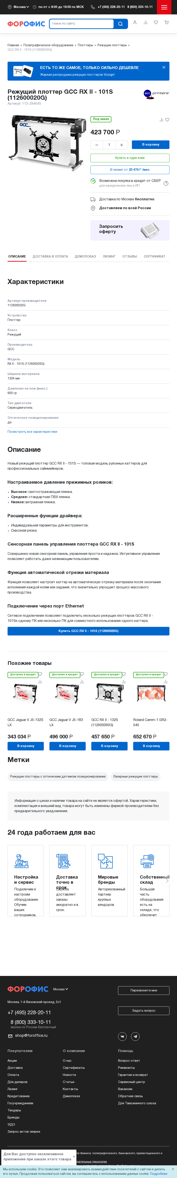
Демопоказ (71, 1096)
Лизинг (13, 1089)
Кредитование (19, 1096)
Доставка (15, 1067)
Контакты (70, 1089)
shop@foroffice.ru (31, 1036)
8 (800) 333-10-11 (140, 7)
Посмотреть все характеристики (32, 432)
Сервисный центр (131, 1082)
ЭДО (11, 1124)
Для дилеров (17, 1082)
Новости (69, 1075)
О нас (67, 1060)
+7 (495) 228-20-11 (111, 7)
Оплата (13, 1075)
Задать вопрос (143, 1010)
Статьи (68, 1082)
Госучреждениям (20, 1103)
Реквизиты (126, 1067)
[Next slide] (167, 881)
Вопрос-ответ (129, 1060)
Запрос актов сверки (24, 1131)
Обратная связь (130, 1096)
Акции (12, 1060)
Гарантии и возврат (133, 1075)
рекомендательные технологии (86, 1162)
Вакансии (125, 1089)
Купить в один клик (130, 158)
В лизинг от (130, 169)
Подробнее (158, 1174)
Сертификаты (74, 1067)
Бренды (13, 1117)
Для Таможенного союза (137, 1103)
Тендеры (14, 1110)
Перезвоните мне (144, 990)
